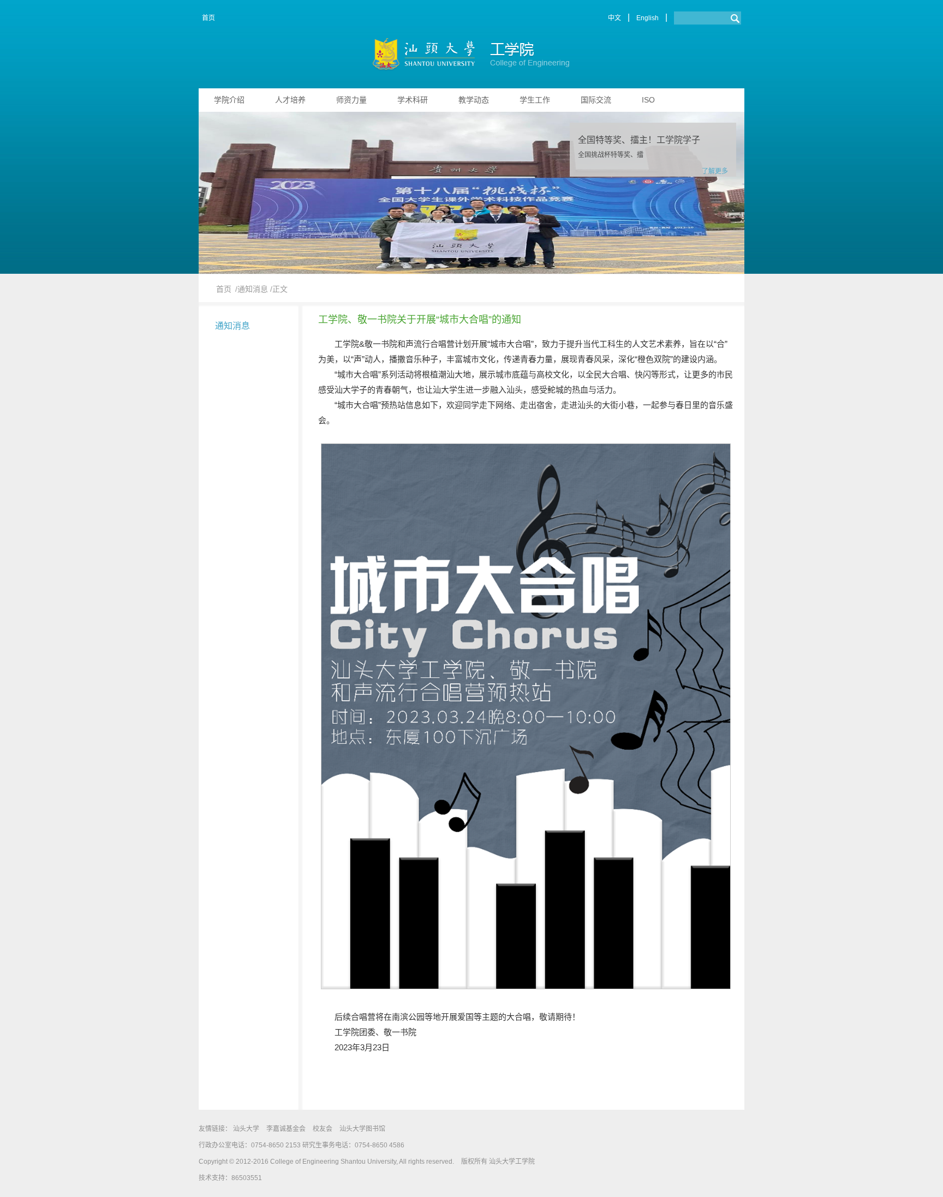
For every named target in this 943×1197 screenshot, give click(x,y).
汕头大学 (246, 1129)
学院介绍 (229, 99)
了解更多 (715, 171)
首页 (208, 18)
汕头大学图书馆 (362, 1129)
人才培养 (290, 99)
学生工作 (535, 99)
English (647, 18)
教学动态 (473, 99)
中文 (614, 18)
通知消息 (232, 325)
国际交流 (596, 99)
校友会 (322, 1129)
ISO (648, 99)
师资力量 (351, 99)
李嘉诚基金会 (286, 1129)
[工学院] (472, 56)
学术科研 (412, 99)
